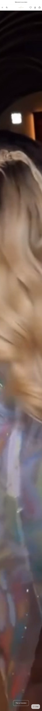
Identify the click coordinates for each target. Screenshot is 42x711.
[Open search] (6, 7)
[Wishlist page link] (31, 7)
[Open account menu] (35, 7)
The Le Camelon (21, 703)
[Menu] (2, 7)
